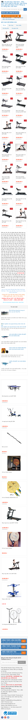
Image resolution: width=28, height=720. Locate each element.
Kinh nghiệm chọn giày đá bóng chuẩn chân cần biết (13, 326)
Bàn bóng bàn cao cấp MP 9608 (9, 396)
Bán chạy (11, 25)
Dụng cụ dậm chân (6, 599)
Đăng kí (21, 662)
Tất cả (4, 25)
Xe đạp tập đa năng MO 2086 (8, 421)
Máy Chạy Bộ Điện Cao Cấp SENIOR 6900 (20, 46)
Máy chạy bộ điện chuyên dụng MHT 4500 (6, 178)
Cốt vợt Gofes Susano (7, 472)
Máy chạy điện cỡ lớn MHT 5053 (9, 573)
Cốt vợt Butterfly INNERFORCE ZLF (10, 497)
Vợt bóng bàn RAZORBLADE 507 (9, 624)
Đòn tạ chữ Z (5, 446)
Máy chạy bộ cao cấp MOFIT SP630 (10, 522)
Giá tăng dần (6, 28)
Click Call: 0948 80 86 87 (10, 13)
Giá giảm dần (15, 28)
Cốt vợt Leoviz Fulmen (7, 548)
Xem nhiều (18, 25)
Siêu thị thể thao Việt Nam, (12, 686)
